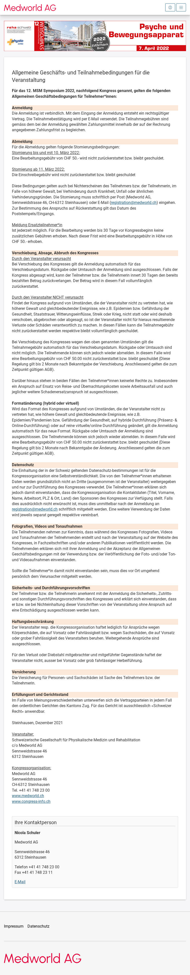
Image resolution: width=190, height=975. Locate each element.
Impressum (14, 926)
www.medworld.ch (28, 795)
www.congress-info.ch (31, 801)
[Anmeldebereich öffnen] (170, 7)
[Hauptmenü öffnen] (181, 7)
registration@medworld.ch (134, 202)
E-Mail (20, 881)
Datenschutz (38, 926)
